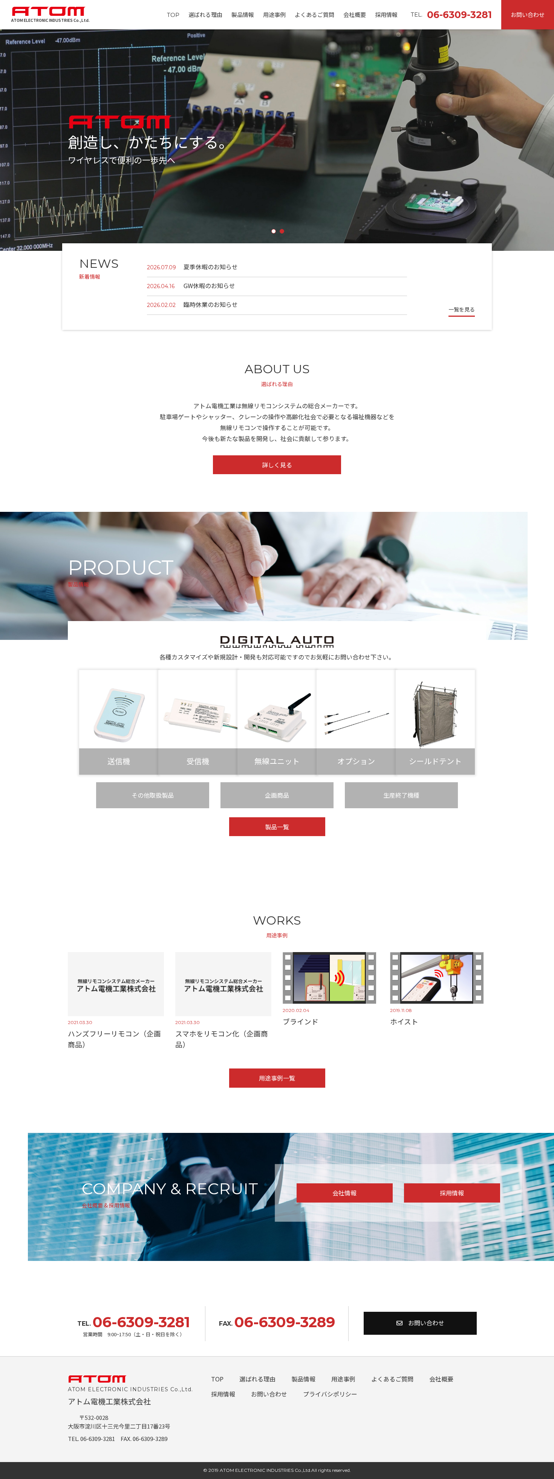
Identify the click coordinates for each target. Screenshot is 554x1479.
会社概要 (354, 14)
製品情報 (242, 14)
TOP (173, 14)
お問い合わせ (528, 14)
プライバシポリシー (330, 1393)
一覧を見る (461, 309)
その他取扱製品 (153, 795)
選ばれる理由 (205, 14)
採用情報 (386, 14)
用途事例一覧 (277, 1077)
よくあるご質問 (314, 14)
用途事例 (274, 14)
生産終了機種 (401, 795)
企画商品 (277, 795)
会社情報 (344, 1192)
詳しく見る (277, 464)
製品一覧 (277, 826)
